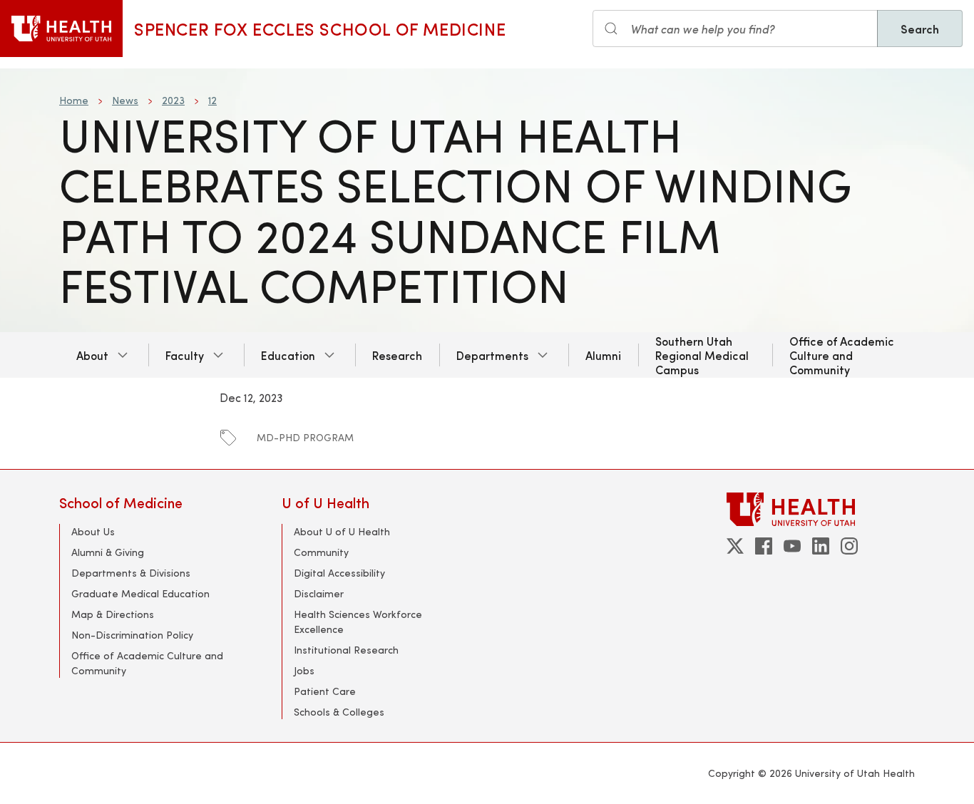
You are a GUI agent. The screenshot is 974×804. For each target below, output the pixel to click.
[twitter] (735, 546)
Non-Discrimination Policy (132, 634)
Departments (492, 355)
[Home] (61, 28)
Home (73, 100)
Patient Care (325, 691)
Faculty (184, 355)
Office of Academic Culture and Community (841, 355)
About (92, 355)
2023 (173, 100)
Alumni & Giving (107, 552)
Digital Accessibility (339, 572)
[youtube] (792, 546)
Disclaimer (319, 593)
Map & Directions (112, 614)
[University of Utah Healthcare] (821, 509)
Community (321, 552)
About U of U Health (342, 531)
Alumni (603, 355)
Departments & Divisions (130, 572)
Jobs (304, 670)
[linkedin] (820, 546)
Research (397, 355)
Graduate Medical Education (140, 593)
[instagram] (849, 546)
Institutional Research (346, 649)
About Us (93, 531)
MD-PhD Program (305, 437)
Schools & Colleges (339, 711)
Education (288, 355)
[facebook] (763, 546)
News (125, 100)
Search (920, 28)
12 (212, 100)
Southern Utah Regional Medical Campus (702, 355)
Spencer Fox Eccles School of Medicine (320, 28)
